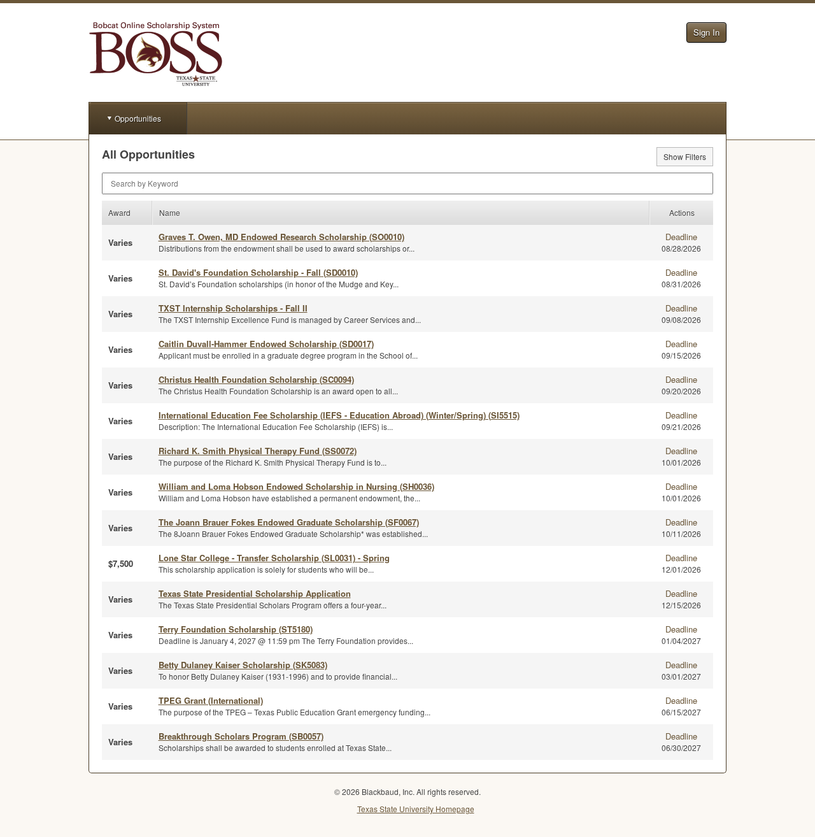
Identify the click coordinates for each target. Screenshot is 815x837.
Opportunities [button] (138, 118)
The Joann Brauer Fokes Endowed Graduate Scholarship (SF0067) (289, 522)
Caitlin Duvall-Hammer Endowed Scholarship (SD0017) (266, 344)
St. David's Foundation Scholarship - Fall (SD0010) (258, 272)
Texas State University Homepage (415, 808)
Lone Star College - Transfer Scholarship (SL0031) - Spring (274, 558)
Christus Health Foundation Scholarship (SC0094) (256, 379)
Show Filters (684, 156)
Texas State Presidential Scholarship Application (255, 593)
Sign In (706, 32)
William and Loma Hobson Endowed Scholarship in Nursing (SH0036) (296, 486)
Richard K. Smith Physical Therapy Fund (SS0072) (258, 451)
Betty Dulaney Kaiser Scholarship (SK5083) (243, 665)
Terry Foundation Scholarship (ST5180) (236, 629)
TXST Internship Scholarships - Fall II (233, 308)
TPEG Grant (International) (211, 700)
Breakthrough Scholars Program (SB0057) (241, 736)
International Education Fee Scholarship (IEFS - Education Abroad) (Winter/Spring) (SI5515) (339, 415)
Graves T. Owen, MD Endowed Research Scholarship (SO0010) (281, 237)
